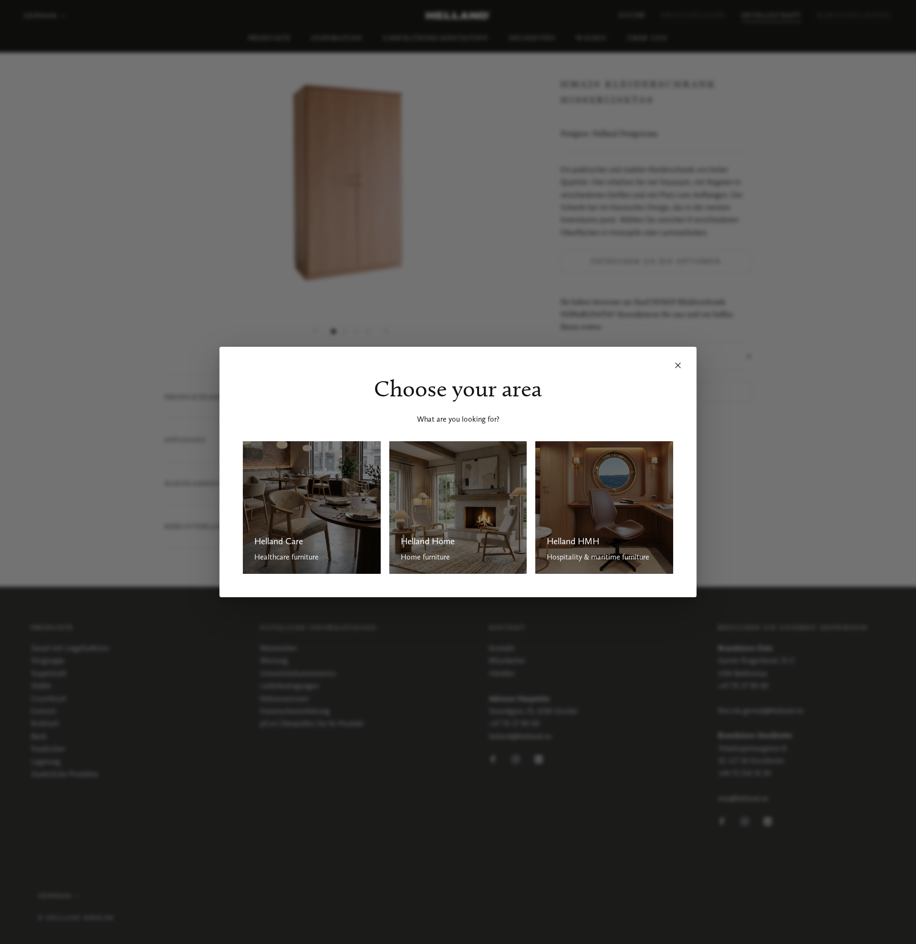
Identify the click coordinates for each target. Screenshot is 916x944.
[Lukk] (678, 365)
